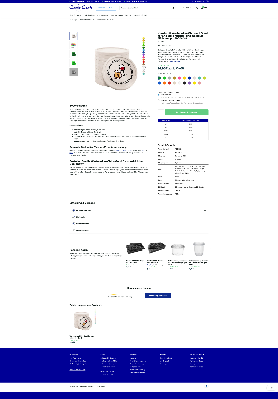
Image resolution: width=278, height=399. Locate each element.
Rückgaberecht (135, 367)
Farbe (164, 74)
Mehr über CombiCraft (77, 370)
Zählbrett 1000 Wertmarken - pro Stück (135, 262)
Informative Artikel (139, 15)
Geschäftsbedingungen (138, 361)
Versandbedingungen (137, 364)
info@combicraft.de (107, 371)
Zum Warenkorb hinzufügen (186, 112)
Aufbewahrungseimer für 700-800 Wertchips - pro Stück (177, 262)
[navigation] (74, 36)
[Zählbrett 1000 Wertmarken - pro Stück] (135, 248)
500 (143, 150)
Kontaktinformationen (137, 373)
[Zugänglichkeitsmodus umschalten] (207, 1)
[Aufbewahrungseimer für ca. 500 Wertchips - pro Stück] (199, 248)
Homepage (73, 20)
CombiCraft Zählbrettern (123, 150)
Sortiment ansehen (105, 8)
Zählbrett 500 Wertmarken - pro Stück (156, 262)
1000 (71, 153)
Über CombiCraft (117, 15)
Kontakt (128, 15)
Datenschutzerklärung (137, 370)
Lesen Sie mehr (174, 61)
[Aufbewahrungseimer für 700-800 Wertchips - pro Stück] (177, 248)
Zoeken (173, 8)
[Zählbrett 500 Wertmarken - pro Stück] (156, 248)
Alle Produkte (90, 15)
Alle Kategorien (102, 15)
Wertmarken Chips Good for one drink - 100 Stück (82, 337)
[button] (163, 110)
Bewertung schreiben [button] (158, 295)
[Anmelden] (197, 7)
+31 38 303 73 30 (106, 374)
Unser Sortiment (75, 15)
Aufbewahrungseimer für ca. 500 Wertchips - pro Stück (198, 262)
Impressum (133, 358)
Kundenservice (165, 364)
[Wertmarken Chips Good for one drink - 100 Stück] (83, 320)
